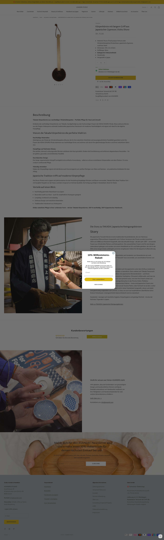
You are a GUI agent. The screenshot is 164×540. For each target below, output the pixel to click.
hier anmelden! (99, 279)
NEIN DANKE (99, 284)
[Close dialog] (113, 253)
